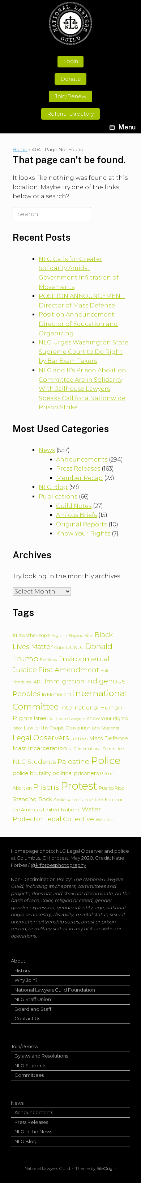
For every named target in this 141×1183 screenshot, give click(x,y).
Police (105, 760)
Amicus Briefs (76, 515)
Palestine (73, 761)
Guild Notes (73, 505)
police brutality (32, 773)
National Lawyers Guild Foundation (54, 990)
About (18, 961)
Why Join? (26, 980)
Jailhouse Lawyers (67, 718)
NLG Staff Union (32, 999)
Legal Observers (41, 737)
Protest (78, 785)
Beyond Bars (81, 635)
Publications (58, 496)
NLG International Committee (96, 748)
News (47, 450)
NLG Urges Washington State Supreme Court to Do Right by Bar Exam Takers (83, 351)
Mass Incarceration (40, 748)
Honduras (22, 682)
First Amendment (68, 670)
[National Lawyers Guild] (70, 23)
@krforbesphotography (58, 865)
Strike (59, 799)
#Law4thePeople (31, 635)
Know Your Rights (83, 533)
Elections (48, 660)
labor (17, 728)
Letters (78, 738)
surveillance (80, 799)
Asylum (59, 635)
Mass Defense (108, 738)
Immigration (64, 681)
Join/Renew (24, 1046)
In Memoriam (56, 694)
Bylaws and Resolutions (41, 1056)
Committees (29, 1075)
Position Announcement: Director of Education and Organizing (78, 323)
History (22, 970)
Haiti (105, 671)
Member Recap (79, 478)
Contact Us (27, 1018)
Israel (41, 718)
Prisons (46, 787)
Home (20, 149)
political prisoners (75, 773)
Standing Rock (32, 799)
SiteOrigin (106, 1168)
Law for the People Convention (57, 728)
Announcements (81, 459)
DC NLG (75, 647)
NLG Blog (53, 487)
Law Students (105, 728)
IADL (38, 681)
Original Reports (81, 524)
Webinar (105, 819)
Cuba (59, 647)
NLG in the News (33, 1131)
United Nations (61, 809)
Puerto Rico (111, 788)
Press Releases (78, 468)
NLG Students (34, 761)
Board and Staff (32, 1009)
